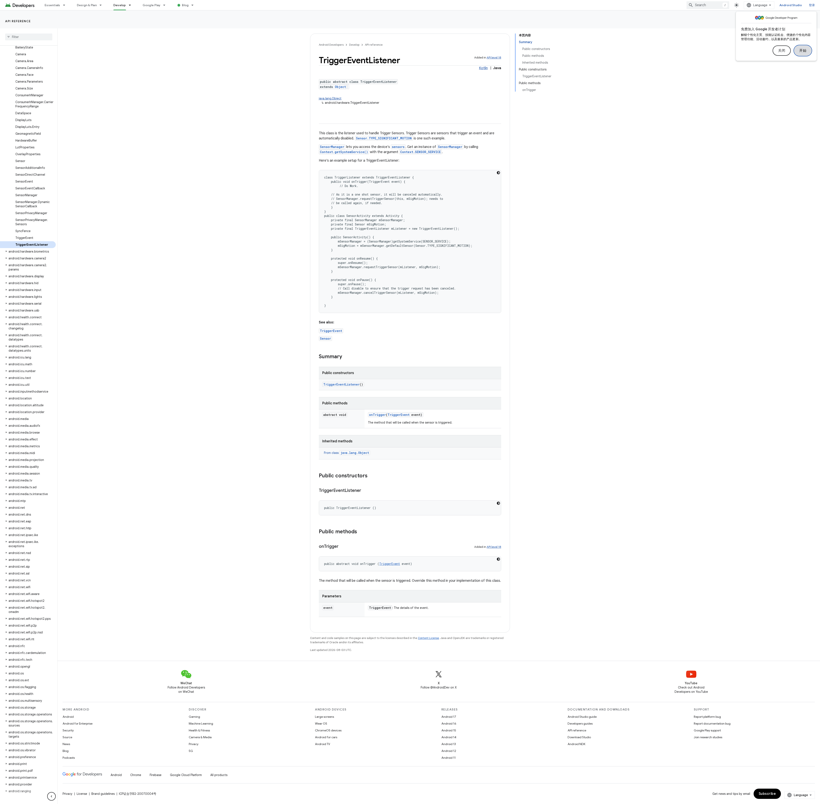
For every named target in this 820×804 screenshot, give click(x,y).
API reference (18, 21)
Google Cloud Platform (186, 775)
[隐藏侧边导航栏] (51, 796)
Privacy (193, 744)
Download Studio (579, 737)
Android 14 (448, 737)
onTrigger (377, 415)
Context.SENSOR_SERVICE (420, 152)
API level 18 (494, 57)
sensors (398, 147)
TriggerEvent (331, 331)
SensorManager (332, 147)
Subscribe (767, 794)
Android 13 (448, 744)
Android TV (322, 744)
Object (340, 87)
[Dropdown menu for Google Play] (166, 5)
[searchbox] (28, 37)
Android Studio (790, 5)
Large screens (324, 717)
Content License (428, 638)
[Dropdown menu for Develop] (132, 5)
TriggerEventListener (341, 384)
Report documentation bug (712, 723)
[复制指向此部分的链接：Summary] (346, 357)
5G (191, 751)
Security (68, 730)
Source (67, 737)
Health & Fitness (199, 730)
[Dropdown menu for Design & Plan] (102, 5)
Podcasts (69, 758)
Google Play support (707, 730)
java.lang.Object (330, 98)
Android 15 (448, 730)
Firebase (155, 775)
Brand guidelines (103, 793)
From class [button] (346, 453)
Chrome (135, 775)
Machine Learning (201, 723)
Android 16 (448, 723)
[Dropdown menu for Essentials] (66, 5)
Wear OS (321, 723)
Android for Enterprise (77, 723)
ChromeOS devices (328, 730)
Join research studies (708, 737)
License (82, 793)
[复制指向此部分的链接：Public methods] (361, 532)
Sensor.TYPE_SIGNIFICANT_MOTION (384, 138)
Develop (119, 5)
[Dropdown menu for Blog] (194, 5)
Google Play (152, 5)
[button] (28, 251)
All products (218, 775)
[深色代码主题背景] (498, 172)
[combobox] (708, 5)
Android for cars (326, 737)
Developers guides (580, 723)
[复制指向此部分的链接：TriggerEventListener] (365, 490)
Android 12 (448, 751)
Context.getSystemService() (344, 152)
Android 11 (448, 758)
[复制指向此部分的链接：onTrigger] (342, 546)
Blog (185, 5)
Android (68, 717)
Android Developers (331, 45)
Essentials (52, 5)
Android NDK (576, 744)
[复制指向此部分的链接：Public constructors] (372, 476)
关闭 (781, 50)
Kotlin (483, 68)
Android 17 (448, 717)
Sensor (325, 338)
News (66, 744)
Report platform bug (707, 717)
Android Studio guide (582, 717)
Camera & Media (200, 737)
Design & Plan (87, 5)
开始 (802, 50)
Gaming (194, 717)
